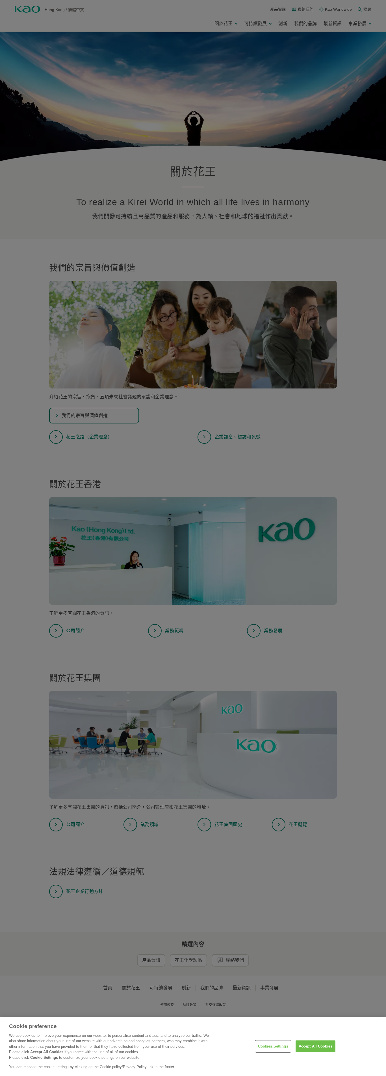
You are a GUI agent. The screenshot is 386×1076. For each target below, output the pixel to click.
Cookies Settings (273, 1046)
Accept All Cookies (315, 1046)
